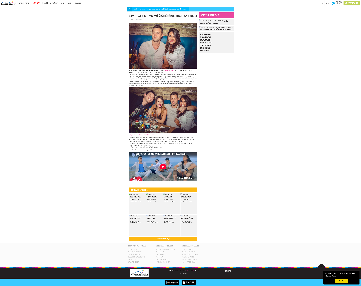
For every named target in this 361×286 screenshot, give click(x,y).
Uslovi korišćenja (173, 271)
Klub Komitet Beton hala (165, 249)
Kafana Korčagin (187, 218)
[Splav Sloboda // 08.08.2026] (150, 194)
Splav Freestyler (135, 197)
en (328, 3)
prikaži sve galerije (163, 239)
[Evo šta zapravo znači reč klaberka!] (211, 20)
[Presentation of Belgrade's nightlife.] (9, 3)
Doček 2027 (36, 3)
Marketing (197, 271)
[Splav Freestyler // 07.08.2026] (133, 216)
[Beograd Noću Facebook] (226, 271)
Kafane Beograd (205, 40)
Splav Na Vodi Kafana (190, 254)
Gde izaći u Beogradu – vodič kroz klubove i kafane (216, 29)
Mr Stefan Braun (162, 259)
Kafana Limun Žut (170, 218)
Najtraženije (54, 3)
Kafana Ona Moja (188, 257)
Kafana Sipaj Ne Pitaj (189, 259)
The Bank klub (161, 254)
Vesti (69, 3)
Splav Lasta (168, 197)
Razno (131, 19)
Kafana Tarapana (188, 252)
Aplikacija (45, 3)
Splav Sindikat (133, 262)
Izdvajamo (78, 3)
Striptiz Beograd (205, 45)
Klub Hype (159, 257)
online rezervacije (351, 3)
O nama (191, 271)
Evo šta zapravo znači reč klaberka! (214, 22)
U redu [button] (341, 281)
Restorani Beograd (206, 43)
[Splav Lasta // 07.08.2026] (150, 216)
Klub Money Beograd (136, 257)
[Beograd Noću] (139, 273)
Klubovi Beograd (205, 34)
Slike (62, 3)
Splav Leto (132, 259)
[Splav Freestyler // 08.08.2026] (133, 194)
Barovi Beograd (205, 48)
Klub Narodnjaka (188, 262)
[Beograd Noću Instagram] (229, 271)
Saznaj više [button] (335, 276)
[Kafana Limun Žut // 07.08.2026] (167, 216)
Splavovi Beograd (205, 37)
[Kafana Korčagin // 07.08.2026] (184, 216)
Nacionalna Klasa (163, 262)
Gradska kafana (188, 249)
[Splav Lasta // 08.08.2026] (167, 194)
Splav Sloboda (152, 197)
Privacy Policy (183, 271)
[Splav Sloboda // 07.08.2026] (184, 194)
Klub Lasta (160, 252)
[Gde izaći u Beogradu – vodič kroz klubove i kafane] (216, 27)
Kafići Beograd (204, 51)
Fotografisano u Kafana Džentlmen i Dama (142, 135)
